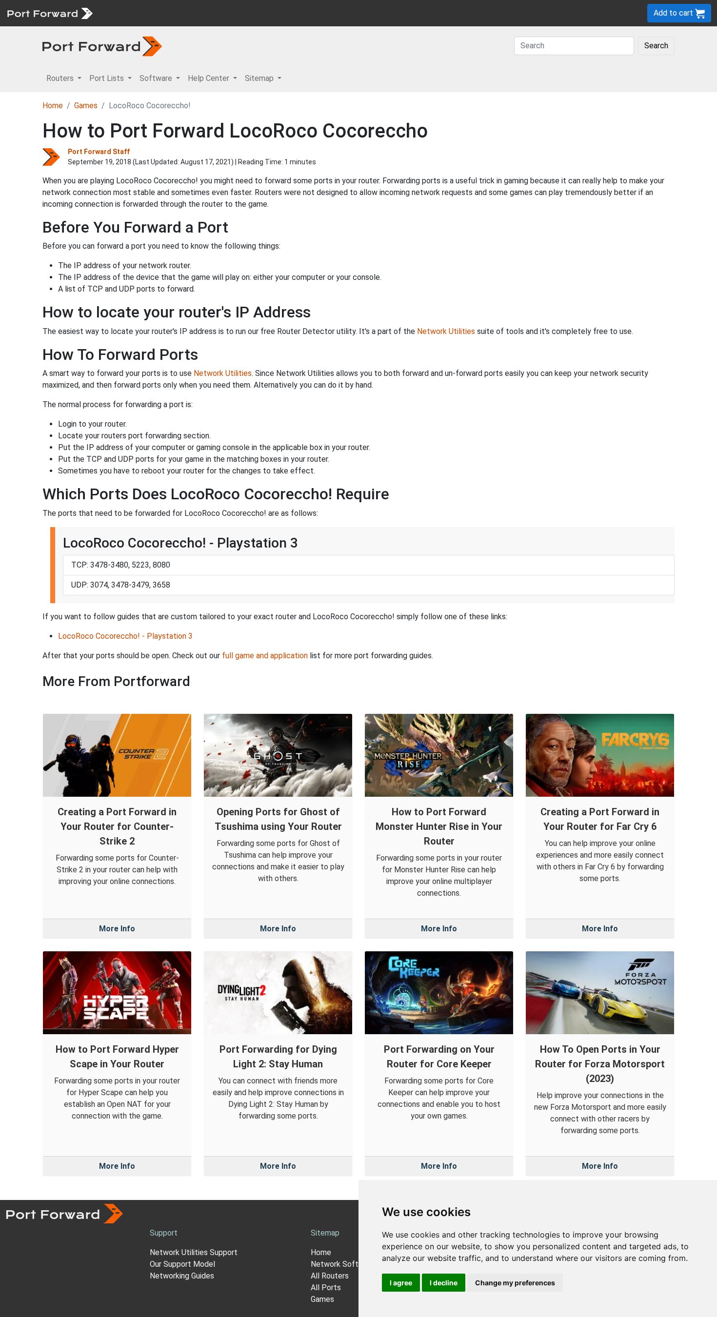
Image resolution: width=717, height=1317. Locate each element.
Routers (134, 13)
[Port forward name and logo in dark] (102, 45)
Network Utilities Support (194, 1252)
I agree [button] (401, 1282)
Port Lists (173, 13)
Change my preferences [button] (515, 1282)
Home (52, 105)
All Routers (330, 1275)
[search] (329, 13)
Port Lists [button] (107, 78)
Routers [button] (61, 78)
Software (214, 13)
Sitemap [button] (260, 78)
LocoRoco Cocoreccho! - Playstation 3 (125, 636)
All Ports (326, 1287)
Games (86, 105)
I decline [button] (444, 1282)
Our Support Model (182, 1264)
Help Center (259, 13)
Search (656, 45)
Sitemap (302, 13)
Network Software (343, 1264)
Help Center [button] (209, 78)
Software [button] (156, 78)
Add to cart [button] (674, 13)
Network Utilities (446, 331)
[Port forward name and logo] (49, 12)
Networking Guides (182, 1275)
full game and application (265, 655)
